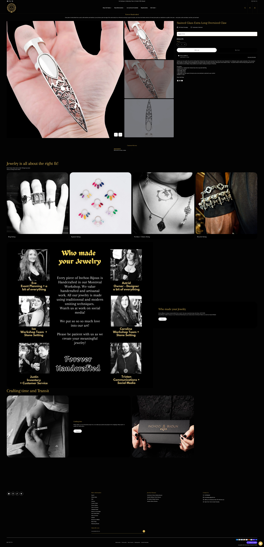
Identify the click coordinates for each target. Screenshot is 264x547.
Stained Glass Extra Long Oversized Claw (201, 22)
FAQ (92, 499)
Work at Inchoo (94, 515)
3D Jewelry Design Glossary (153, 499)
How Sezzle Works (95, 513)
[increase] (185, 44)
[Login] (250, 7)
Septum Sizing (75, 237)
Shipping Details (94, 509)
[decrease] (178, 44)
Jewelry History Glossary (152, 501)
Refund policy (118, 542)
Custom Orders (94, 503)
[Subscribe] (144, 531)
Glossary (93, 501)
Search (92, 495)
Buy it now (237, 50)
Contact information (144, 542)
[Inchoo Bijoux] (11, 8)
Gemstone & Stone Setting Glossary (154, 495)
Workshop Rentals (95, 523)
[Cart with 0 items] (254, 7)
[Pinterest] (12, 1)
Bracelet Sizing (202, 237)
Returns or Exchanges (96, 511)
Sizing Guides (94, 497)
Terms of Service (94, 507)
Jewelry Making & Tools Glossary (154, 497)
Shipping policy (137, 542)
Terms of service (130, 542)
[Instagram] (9, 1)
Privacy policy (124, 542)
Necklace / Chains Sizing (142, 237)
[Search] (245, 7)
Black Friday (93, 521)
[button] (254, 7)
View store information (252, 57)
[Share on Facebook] (178, 81)
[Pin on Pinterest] (180, 81)
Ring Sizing (11, 237)
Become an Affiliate (95, 519)
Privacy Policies (94, 505)
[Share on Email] (182, 81)
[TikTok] (11, 1)
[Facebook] (7, 1)
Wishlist (93, 517)
